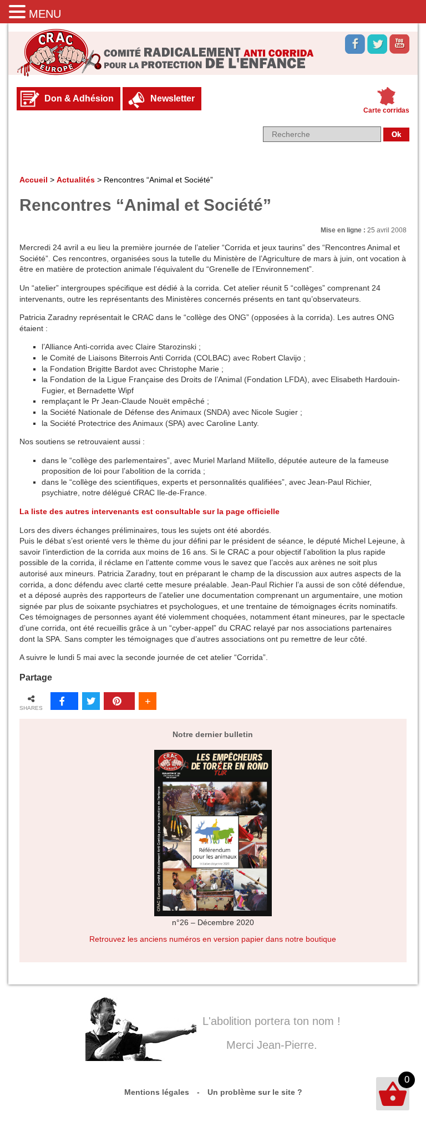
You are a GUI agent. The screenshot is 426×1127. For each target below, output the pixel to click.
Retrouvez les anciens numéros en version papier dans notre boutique (212, 939)
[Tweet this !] (91, 701)
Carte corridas (386, 110)
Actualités (76, 179)
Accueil (33, 179)
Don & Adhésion (79, 98)
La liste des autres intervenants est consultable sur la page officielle (149, 511)
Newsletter (172, 98)
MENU (45, 14)
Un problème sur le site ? (254, 1092)
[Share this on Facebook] (64, 701)
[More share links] (147, 701)
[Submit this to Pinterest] (119, 701)
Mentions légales (156, 1092)
